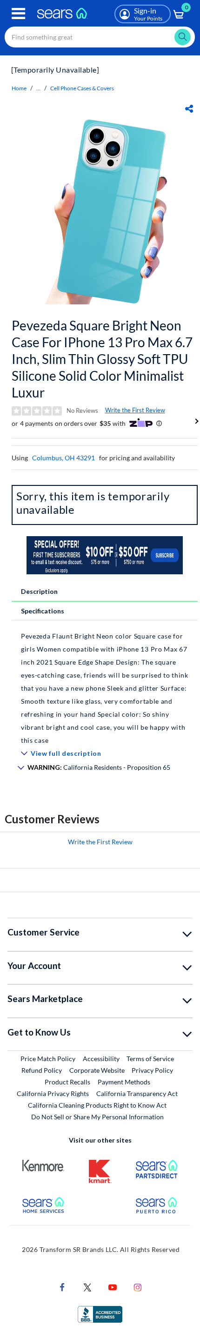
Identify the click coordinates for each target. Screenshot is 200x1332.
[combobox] (100, 37)
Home (19, 88)
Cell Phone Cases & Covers (82, 88)
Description (39, 591)
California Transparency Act (137, 1093)
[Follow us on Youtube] (112, 1287)
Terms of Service (150, 1059)
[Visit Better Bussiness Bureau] (100, 1314)
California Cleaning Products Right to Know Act (97, 1105)
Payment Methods (124, 1082)
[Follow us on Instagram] (137, 1287)
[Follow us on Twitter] (87, 1287)
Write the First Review (135, 410)
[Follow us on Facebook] (62, 1287)
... (38, 88)
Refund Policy (41, 1070)
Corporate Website (97, 1070)
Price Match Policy (47, 1059)
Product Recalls (67, 1082)
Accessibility (101, 1059)
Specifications (42, 611)
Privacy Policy (152, 1070)
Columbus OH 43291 (63, 458)
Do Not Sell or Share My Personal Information (97, 1117)
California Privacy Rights (53, 1093)
